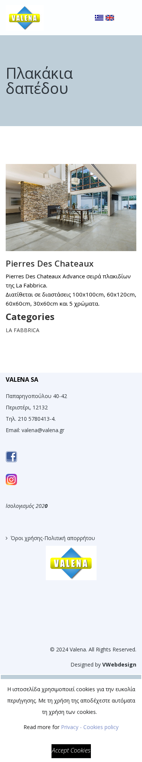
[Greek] (99, 11)
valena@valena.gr (43, 430)
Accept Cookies (71, 750)
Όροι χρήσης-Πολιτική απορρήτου (53, 538)
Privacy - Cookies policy (90, 727)
